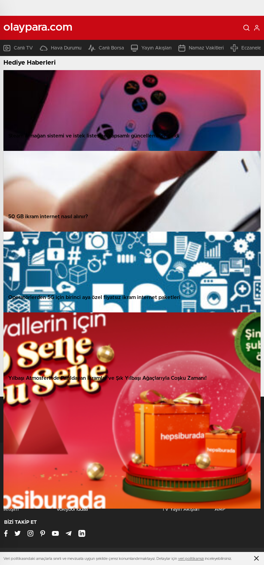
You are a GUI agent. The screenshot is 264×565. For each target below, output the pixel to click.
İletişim (11, 509)
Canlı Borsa (111, 48)
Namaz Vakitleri (206, 48)
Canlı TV (23, 48)
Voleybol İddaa (72, 509)
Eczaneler (252, 48)
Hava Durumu (66, 48)
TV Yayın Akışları (180, 509)
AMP (220, 509)
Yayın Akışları (156, 48)
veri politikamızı (191, 559)
